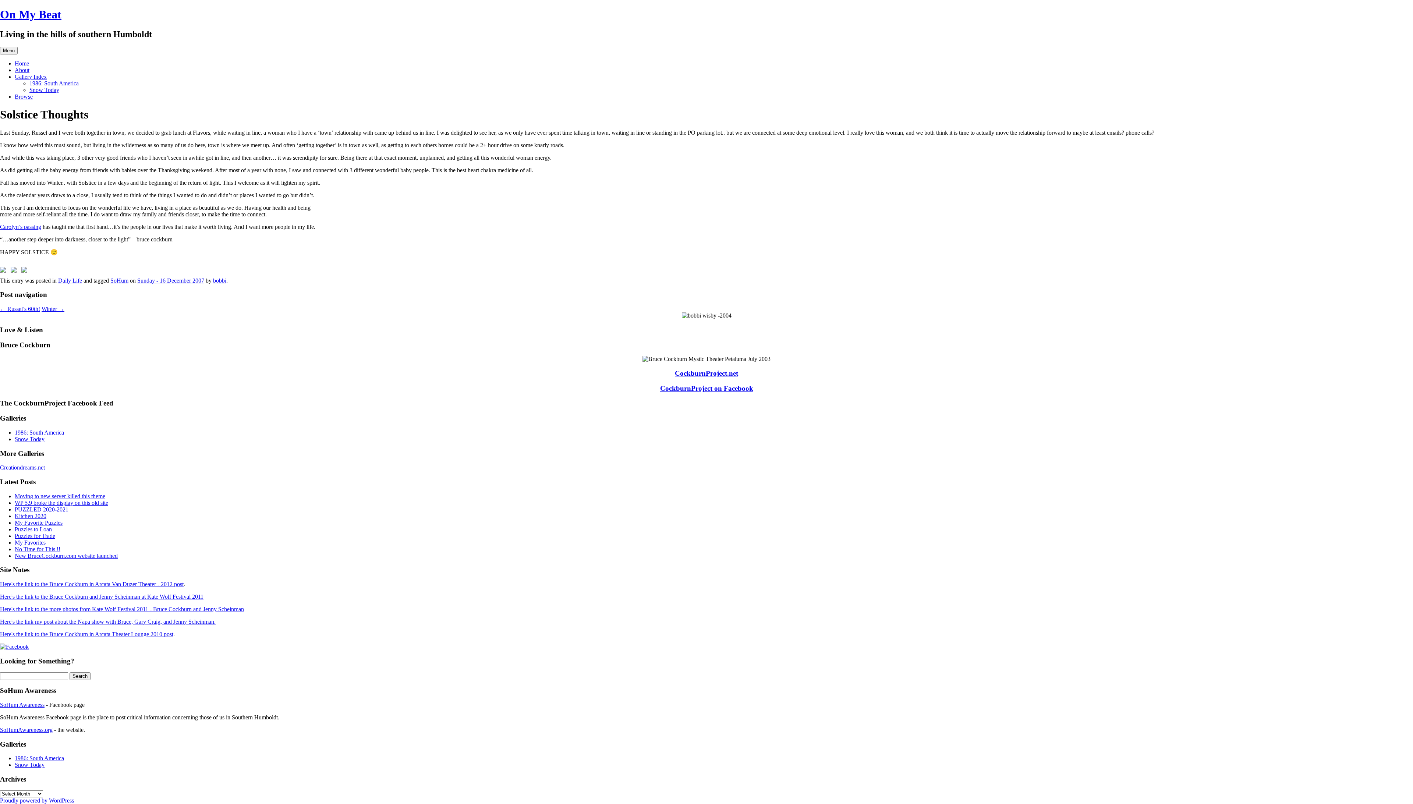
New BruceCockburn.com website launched (66, 556)
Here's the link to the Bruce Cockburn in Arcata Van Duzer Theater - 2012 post (92, 584)
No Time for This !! (37, 549)
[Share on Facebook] (4, 271)
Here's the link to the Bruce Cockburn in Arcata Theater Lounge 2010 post (86, 634)
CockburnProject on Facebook (706, 388)
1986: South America (54, 83)
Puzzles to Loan (33, 529)
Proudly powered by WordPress (37, 800)
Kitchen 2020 (30, 516)
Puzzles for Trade (35, 536)
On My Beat (30, 14)
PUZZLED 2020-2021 (41, 509)
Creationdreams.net (22, 467)
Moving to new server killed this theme (60, 496)
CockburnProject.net (706, 373)
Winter (53, 309)
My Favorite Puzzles (39, 523)
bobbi (219, 280)
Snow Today (44, 90)
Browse (24, 96)
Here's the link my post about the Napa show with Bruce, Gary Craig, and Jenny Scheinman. (108, 622)
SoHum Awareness (22, 705)
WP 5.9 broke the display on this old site (61, 503)
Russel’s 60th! (20, 309)
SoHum (119, 280)
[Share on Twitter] (15, 271)
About (22, 70)
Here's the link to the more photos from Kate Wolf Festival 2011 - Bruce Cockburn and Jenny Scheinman (122, 609)
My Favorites (30, 542)
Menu (9, 50)
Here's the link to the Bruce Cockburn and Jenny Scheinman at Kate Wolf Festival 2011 (101, 597)
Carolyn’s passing (20, 227)
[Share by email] (25, 271)
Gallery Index (31, 77)
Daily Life (70, 280)
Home (22, 63)
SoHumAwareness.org (26, 730)
